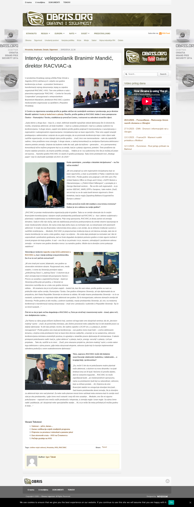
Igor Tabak (51, 457)
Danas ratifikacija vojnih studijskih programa (51, 429)
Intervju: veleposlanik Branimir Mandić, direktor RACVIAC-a (69, 62)
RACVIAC (63, 447)
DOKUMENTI (54, 2)
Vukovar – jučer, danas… (42, 426)
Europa (57, 34)
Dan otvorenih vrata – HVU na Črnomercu (49, 435)
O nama (28, 2)
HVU (56, 447)
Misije (86, 40)
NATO (70, 34)
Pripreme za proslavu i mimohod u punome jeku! (52, 432)
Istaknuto (31, 34)
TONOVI (66, 2)
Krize (79, 40)
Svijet (83, 34)
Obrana (28, 40)
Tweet (104, 447)
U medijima (40, 2)
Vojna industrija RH (107, 40)
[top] (168, 481)
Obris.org (70, 17)
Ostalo (120, 40)
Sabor (94, 40)
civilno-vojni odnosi (38, 447)
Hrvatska (29, 50)
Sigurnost (38, 40)
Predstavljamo (102, 34)
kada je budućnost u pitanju (52, 114)
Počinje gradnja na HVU (42, 438)
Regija (43, 34)
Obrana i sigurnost (69, 23)
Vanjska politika (67, 40)
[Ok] (190, 502)
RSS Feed (166, 33)
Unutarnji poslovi (52, 40)
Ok (171, 502)
